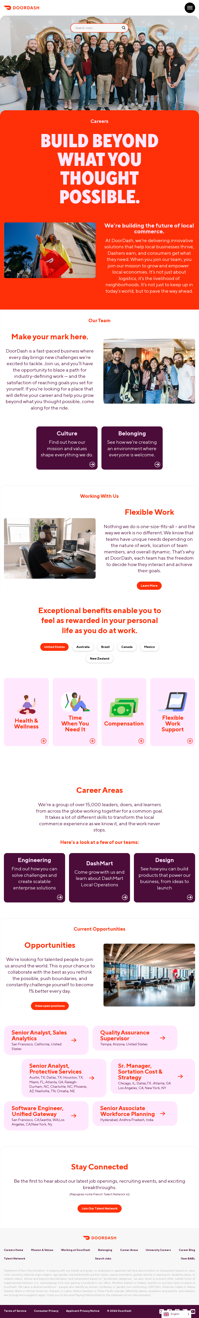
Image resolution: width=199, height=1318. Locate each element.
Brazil (105, 647)
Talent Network (14, 1258)
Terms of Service (15, 1310)
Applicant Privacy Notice (83, 1310)
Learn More (149, 585)
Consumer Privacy (46, 1310)
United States (54, 647)
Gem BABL (188, 1258)
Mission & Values (42, 1249)
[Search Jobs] (123, 27)
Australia (83, 647)
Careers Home (13, 1249)
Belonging (105, 1249)
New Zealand (99, 658)
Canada (127, 647)
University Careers (158, 1249)
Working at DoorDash (75, 1249)
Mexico (149, 647)
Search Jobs (103, 1258)
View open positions (50, 1006)
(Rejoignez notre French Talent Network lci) (100, 1194)
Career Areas (129, 1249)
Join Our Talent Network (100, 1208)
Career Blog (187, 1249)
